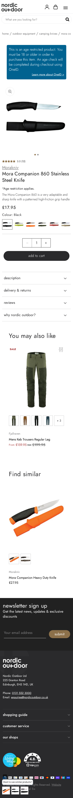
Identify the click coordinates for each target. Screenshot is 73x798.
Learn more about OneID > (48, 74)
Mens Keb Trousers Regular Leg (29, 439)
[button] (56, 8)
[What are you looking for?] (67, 19)
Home (5, 34)
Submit (59, 634)
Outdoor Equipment (24, 34)
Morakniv (10, 167)
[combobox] (36, 19)
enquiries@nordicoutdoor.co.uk (29, 697)
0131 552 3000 (21, 693)
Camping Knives (48, 34)
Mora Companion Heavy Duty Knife (32, 577)
